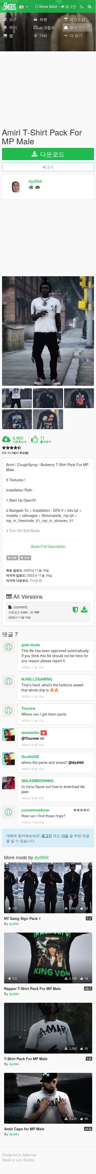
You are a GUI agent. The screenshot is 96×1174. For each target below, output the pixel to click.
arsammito (30, 732)
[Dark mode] (81, 6)
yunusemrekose (35, 809)
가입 (64, 835)
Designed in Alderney (19, 1154)
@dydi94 (76, 762)
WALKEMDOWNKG (37, 780)
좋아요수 (45, 441)
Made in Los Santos (18, 1159)
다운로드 (51, 153)
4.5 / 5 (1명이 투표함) (15, 452)
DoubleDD (30, 756)
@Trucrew (30, 738)
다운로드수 (20, 441)
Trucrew (28, 708)
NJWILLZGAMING (36, 679)
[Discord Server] (37, 187)
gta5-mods (30, 644)
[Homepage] (31, 187)
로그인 (46, 835)
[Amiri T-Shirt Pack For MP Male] (48, 331)
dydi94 (35, 181)
